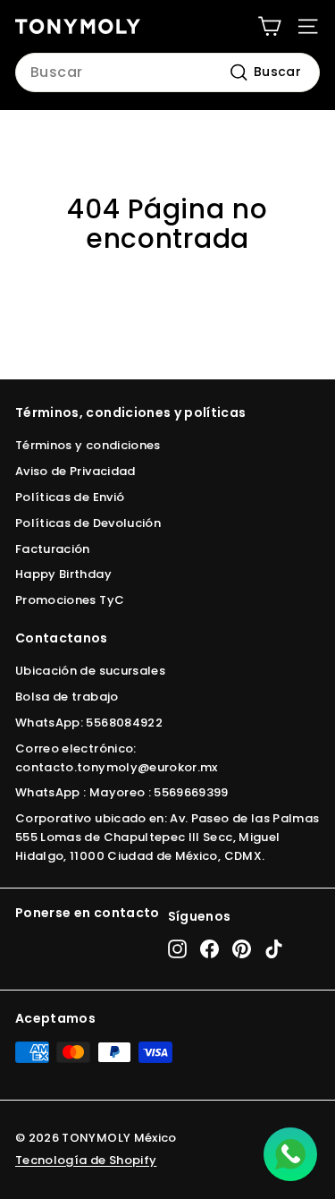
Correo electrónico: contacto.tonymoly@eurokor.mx (116, 758)
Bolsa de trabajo (67, 696)
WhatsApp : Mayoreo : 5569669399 (122, 792)
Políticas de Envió (69, 497)
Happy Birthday (63, 573)
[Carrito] (269, 26)
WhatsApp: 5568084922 (89, 722)
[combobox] (167, 72)
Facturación (52, 548)
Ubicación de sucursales (90, 670)
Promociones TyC (69, 599)
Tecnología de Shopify (85, 1160)
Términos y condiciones (88, 445)
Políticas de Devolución (88, 522)
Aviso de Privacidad (75, 471)
